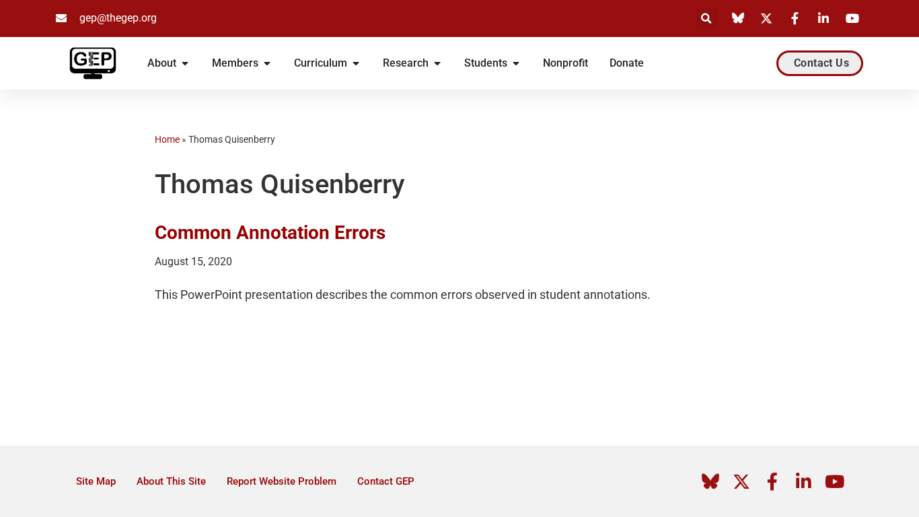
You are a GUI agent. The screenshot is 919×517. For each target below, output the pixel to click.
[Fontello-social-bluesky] (710, 481)
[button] (706, 18)
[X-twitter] (741, 481)
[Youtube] (834, 481)
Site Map (96, 481)
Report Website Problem (281, 481)
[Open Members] (267, 63)
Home (167, 139)
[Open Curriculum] (356, 63)
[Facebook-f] (772, 481)
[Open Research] (437, 63)
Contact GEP (385, 481)
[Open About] (185, 63)
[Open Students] (516, 63)
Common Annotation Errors (270, 232)
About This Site (171, 481)
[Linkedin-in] (803, 481)
